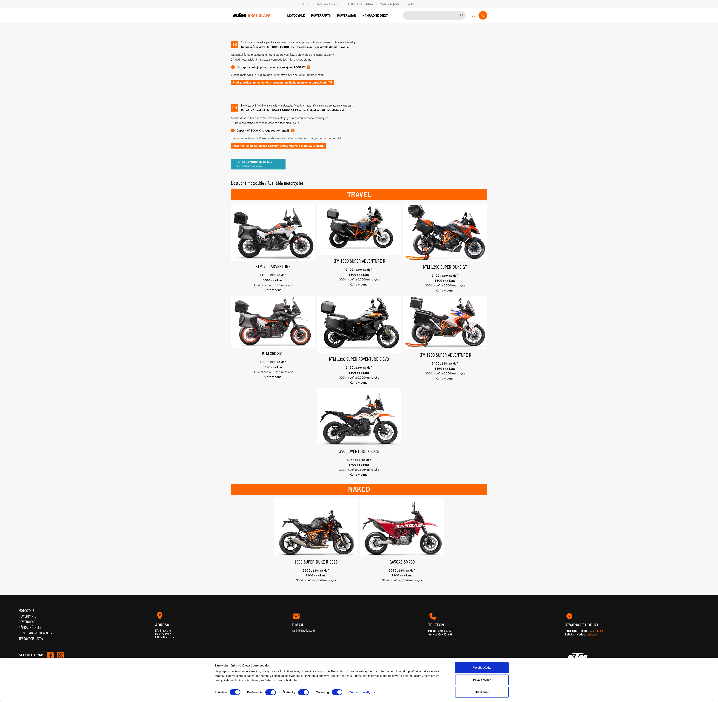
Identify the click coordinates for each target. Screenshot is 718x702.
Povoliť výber (482, 679)
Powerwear (346, 15)
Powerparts (321, 15)
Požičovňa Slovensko (328, 4)
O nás (305, 4)
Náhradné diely (375, 15)
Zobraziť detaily (359, 692)
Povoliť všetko (481, 667)
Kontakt (411, 4)
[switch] (270, 692)
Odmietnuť (482, 692)
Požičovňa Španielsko (360, 4)
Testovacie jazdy (390, 4)
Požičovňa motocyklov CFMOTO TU (258, 163)
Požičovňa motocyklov (35, 633)
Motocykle (296, 15)
